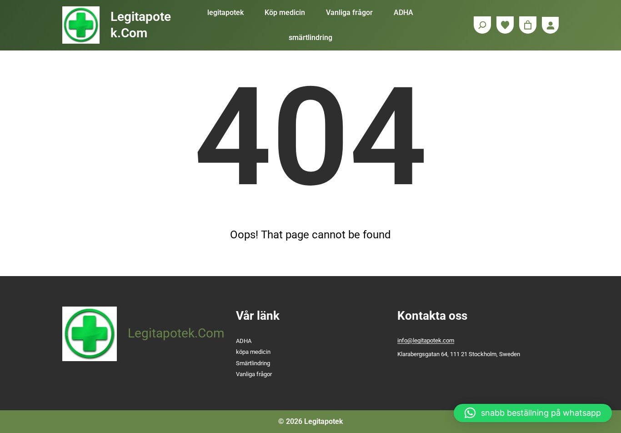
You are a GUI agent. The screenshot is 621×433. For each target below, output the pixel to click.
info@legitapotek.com (425, 340)
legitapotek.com (176, 333)
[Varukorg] (527, 25)
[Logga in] (550, 25)
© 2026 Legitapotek (310, 421)
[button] (533, 413)
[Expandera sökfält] (482, 25)
